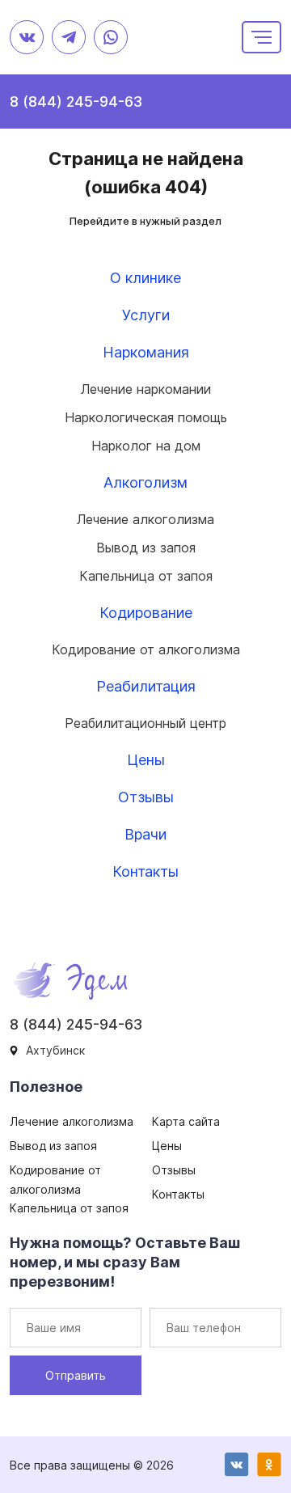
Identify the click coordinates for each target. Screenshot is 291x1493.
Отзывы (146, 797)
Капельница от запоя (146, 576)
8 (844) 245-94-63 (76, 101)
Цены (146, 759)
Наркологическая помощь (146, 417)
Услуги (146, 315)
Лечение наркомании (146, 389)
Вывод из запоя (146, 547)
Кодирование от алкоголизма (146, 649)
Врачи (145, 834)
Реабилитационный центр (145, 723)
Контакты (145, 871)
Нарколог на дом (145, 446)
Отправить (75, 1375)
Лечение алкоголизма (145, 519)
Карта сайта (186, 1121)
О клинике (145, 277)
